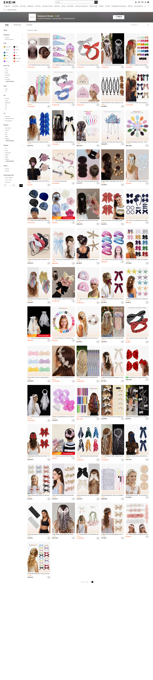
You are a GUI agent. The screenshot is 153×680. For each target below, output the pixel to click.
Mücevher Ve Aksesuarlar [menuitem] (81, 6)
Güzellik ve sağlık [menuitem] (93, 6)
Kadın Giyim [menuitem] (23, 6)
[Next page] (94, 582)
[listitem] (44, 18)
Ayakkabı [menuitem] (101, 6)
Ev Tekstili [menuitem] (107, 6)
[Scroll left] (146, 6)
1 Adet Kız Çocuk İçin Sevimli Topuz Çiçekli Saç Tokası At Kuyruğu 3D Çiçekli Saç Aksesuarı (63, 456)
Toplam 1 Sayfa (84, 582)
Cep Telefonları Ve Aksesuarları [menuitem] (118, 6)
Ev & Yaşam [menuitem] (38, 6)
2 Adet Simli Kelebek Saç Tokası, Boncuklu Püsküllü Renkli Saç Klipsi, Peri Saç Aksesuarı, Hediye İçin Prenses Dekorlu (112, 338)
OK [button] (21, 185)
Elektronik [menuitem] (130, 6)
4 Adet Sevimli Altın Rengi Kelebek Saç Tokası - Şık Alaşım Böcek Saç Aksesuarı (112, 534)
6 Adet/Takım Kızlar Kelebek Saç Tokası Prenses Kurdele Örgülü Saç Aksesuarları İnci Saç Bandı (137, 416)
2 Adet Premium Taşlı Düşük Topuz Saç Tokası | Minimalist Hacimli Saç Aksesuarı (112, 181)
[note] (63, 218)
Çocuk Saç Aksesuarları (59, 181)
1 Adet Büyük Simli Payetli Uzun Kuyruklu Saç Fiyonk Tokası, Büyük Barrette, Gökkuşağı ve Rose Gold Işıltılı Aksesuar (38, 298)
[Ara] (96, 2)
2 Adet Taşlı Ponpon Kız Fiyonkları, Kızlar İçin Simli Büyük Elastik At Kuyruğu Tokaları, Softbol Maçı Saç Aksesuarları (112, 220)
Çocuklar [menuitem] (64, 6)
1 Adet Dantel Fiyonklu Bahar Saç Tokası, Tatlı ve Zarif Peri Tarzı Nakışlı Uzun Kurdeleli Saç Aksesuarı (63, 534)
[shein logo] (9, 2)
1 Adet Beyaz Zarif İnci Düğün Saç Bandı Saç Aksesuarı (113, 456)
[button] (145, 2)
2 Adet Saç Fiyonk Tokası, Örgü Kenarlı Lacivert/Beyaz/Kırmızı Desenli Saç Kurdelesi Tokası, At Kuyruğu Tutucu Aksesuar (137, 456)
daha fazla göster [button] (10, 81)
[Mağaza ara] (147, 25)
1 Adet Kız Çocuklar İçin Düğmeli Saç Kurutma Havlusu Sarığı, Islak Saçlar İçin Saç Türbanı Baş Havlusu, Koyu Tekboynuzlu (63, 65)
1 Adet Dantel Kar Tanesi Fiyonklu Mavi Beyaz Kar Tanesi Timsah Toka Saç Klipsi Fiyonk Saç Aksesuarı (137, 181)
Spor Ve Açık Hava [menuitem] (138, 6)
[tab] (7, 24)
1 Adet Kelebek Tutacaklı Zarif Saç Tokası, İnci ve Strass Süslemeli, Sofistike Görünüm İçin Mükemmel (88, 220)
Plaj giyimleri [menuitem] (30, 6)
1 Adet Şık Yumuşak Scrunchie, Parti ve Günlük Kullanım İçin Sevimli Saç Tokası (88, 338)
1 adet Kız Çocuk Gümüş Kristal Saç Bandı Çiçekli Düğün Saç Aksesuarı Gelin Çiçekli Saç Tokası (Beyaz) (63, 377)
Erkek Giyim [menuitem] (57, 6)
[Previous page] (90, 582)
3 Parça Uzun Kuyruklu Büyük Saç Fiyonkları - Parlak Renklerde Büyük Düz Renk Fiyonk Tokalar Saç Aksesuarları (63, 259)
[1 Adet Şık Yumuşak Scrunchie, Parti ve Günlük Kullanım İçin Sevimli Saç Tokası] (88, 321)
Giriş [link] (5, 9)
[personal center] (136, 2)
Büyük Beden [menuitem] (70, 6)
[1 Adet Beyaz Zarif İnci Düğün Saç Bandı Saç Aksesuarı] (112, 439)
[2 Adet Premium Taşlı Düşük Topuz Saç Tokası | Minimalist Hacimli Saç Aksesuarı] (112, 164)
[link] (139, 2)
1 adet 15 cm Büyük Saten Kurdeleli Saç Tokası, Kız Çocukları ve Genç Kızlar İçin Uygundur (137, 65)
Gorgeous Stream (45, 16)
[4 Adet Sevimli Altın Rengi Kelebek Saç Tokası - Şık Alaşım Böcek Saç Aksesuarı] (112, 518)
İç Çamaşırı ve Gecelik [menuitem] (47, 6)
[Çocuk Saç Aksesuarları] (63, 164)
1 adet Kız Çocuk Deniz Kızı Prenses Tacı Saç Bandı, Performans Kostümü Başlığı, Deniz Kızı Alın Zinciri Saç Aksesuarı (112, 142)
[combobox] (33, 30)
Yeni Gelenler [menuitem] (15, 6)
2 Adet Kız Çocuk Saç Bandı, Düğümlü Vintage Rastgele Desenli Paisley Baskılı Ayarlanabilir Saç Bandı (137, 338)
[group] (13, 37)
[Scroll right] (148, 6)
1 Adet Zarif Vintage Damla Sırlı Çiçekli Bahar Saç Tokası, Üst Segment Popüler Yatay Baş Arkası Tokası (63, 495)
